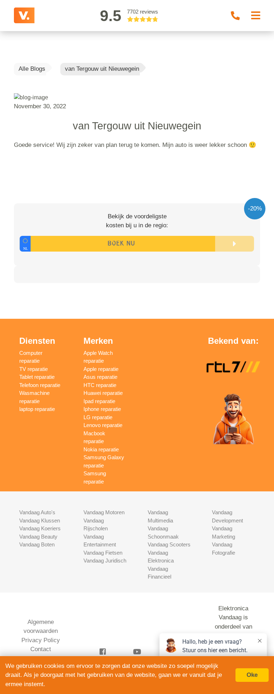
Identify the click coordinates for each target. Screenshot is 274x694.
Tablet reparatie (37, 377)
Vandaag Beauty (38, 537)
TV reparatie (33, 369)
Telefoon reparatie (39, 385)
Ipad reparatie (99, 401)
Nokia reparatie (101, 449)
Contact (40, 649)
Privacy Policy (40, 640)
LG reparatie (97, 417)
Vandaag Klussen (39, 520)
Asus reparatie (100, 377)
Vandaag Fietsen (102, 553)
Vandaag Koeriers (40, 528)
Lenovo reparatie (102, 425)
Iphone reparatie (102, 409)
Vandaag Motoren (104, 512)
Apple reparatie (100, 369)
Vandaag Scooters (169, 544)
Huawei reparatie (103, 393)
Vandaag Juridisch (104, 560)
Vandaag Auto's (37, 512)
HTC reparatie (99, 385)
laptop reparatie (37, 409)
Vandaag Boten (37, 544)
